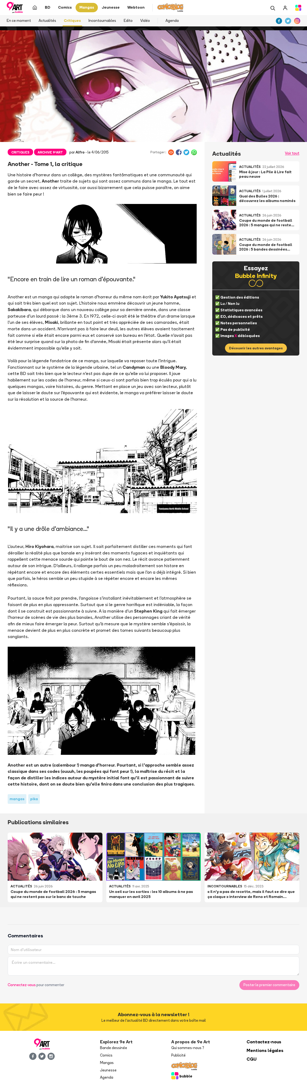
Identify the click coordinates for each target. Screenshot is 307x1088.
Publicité (178, 1055)
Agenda (172, 20)
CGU (252, 1059)
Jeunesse (108, 1070)
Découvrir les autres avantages (256, 348)
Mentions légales (265, 1050)
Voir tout (292, 153)
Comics (106, 1055)
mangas (17, 799)
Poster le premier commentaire (269, 985)
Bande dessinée (113, 1047)
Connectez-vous (22, 985)
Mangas (107, 1062)
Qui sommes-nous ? (187, 1047)
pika (34, 799)
